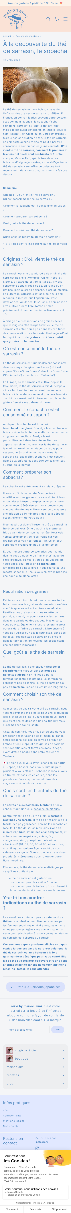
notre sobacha (12, 739)
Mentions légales (14, 1120)
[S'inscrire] (57, 1029)
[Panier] (57, 19)
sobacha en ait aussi (47, 808)
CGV (6, 1110)
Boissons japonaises (27, 36)
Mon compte (11, 1126)
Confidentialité (12, 1115)
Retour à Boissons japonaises (38, 987)
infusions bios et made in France (42, 735)
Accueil (7, 36)
